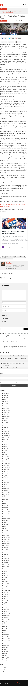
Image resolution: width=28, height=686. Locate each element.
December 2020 (6, 537)
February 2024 (6, 456)
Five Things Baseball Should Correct (10, 344)
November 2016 (6, 641)
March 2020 (5, 556)
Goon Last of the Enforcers (6, 257)
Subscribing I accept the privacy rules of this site (10, 382)
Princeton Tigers (20, 257)
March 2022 (5, 505)
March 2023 (5, 480)
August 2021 (5, 520)
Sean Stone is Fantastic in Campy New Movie (17, 356)
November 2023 (6, 463)
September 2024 (6, 442)
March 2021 (5, 531)
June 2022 (5, 499)
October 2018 (6, 592)
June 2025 (5, 423)
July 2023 (5, 471)
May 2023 (5, 475)
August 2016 (5, 647)
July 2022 (5, 497)
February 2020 (6, 558)
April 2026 (5, 401)
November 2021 (6, 514)
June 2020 (5, 550)
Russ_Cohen (10, 20)
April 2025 (5, 427)
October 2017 (6, 617)
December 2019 (6, 562)
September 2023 (6, 467)
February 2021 (6, 533)
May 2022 (5, 501)
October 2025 (6, 414)
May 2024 (5, 450)
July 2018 (5, 598)
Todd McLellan (10, 258)
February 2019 (6, 583)
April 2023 (5, 478)
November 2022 (6, 488)
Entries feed (5, 669)
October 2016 (6, 643)
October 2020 (6, 541)
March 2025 (5, 429)
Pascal (4, 367)
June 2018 (5, 600)
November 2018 (6, 590)
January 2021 (6, 535)
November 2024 (6, 437)
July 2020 (5, 547)
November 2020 (6, 539)
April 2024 (5, 452)
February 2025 (6, 431)
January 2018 (6, 611)
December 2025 (6, 410)
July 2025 (5, 420)
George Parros (19, 256)
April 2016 (5, 655)
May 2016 (5, 653)
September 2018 (6, 594)
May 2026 (5, 399)
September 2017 (6, 619)
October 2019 (6, 567)
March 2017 (5, 632)
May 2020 (5, 552)
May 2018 (5, 603)
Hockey (14, 257)
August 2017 (5, 622)
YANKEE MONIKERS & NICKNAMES (7, 273)
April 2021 (5, 528)
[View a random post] (25, 5)
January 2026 (6, 408)
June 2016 (5, 651)
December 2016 (6, 638)
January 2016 (6, 660)
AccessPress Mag (17, 683)
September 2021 (6, 518)
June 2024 (5, 448)
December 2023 (6, 461)
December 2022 (6, 486)
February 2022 (6, 507)
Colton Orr (6, 256)
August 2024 (5, 444)
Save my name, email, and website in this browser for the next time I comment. (5, 318)
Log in (4, 667)
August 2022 (6, 495)
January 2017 (6, 636)
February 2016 (6, 658)
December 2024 (6, 435)
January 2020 (6, 560)
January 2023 (6, 484)
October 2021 (6, 516)
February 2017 (6, 634)
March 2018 (5, 607)
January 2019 (6, 586)
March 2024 (5, 454)
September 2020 (6, 543)
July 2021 (5, 522)
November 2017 (6, 615)
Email (1, 378)
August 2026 (6, 393)
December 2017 (6, 613)
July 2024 (5, 446)
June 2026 (5, 397)
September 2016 (6, 645)
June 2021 (5, 524)
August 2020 (6, 545)
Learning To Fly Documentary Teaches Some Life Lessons (15, 336)
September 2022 (6, 492)
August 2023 (6, 469)
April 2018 (5, 605)
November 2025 (6, 412)
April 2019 (5, 579)
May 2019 (5, 577)
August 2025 (6, 418)
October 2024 (6, 440)
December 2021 (6, 511)
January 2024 (6, 459)
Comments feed (6, 672)
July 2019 (5, 573)
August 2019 (5, 571)
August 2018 (5, 596)
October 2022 (6, 490)
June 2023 (5, 473)
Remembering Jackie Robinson (13, 367)
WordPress (7, 683)
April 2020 (5, 554)
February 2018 (6, 609)
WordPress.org (6, 674)
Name (1, 373)
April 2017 (5, 630)
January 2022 (6, 509)
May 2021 (5, 526)
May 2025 (5, 425)
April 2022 (5, 503)
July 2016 (5, 649)
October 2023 (6, 465)
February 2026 (6, 406)
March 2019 (5, 581)
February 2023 (6, 482)
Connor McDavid (13, 256)
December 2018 (6, 588)
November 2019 (6, 564)
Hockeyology (8, 11)
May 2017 (5, 628)
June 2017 (5, 626)
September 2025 (6, 416)
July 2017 (5, 624)
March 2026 (5, 404)
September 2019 (6, 569)
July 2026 (5, 395)
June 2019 (5, 575)
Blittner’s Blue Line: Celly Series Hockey (11, 342)
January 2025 (6, 433)
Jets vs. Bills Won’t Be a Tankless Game (8, 278)
